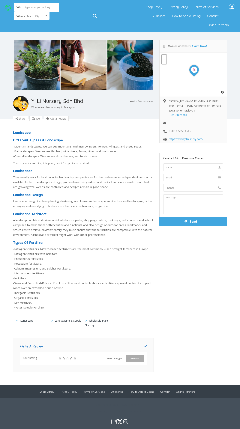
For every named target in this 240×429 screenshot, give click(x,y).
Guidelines (159, 16)
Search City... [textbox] (33, 16)
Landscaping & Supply (68, 320)
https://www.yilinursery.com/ (186, 139)
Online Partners (218, 25)
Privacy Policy (178, 7)
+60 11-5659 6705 (180, 131)
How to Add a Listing (186, 16)
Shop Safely (154, 7)
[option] (36, 65)
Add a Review (57, 118)
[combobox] (31, 16)
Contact (213, 16)
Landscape (26, 320)
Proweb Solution (132, 411)
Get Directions (178, 115)
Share (22, 118)
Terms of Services (206, 7)
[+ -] (193, 74)
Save (37, 118)
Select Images (114, 358)
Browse (134, 358)
